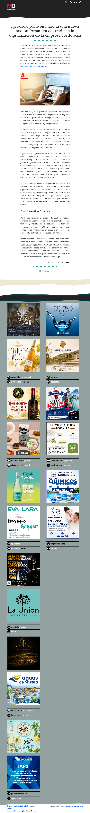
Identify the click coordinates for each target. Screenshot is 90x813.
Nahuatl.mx (78, 806)
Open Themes (66, 806)
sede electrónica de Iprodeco (33, 66)
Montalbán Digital (20, 806)
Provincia (45, 271)
